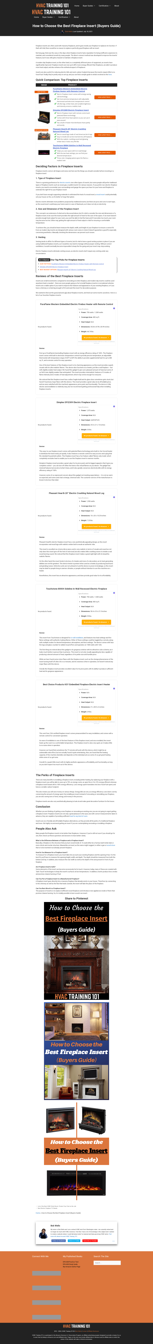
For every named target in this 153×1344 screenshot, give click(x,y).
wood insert (100, 194)
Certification (103, 6)
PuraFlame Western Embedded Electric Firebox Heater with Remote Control (70, 90)
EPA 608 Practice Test (70, 1262)
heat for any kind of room (78, 816)
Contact (84, 1331)
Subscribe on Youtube (90, 1241)
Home (76, 6)
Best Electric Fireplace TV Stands (47, 1208)
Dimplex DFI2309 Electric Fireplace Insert (71, 110)
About (116, 6)
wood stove (111, 845)
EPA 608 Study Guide (70, 1264)
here (110, 74)
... (113, 1240)
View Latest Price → (105, 97)
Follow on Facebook (58, 1241)
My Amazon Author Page (71, 1267)
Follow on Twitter (74, 1241)
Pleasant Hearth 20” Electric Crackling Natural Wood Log (76, 270)
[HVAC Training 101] (51, 12)
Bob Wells (78, 1331)
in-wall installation (77, 638)
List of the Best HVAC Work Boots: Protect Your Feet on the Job (57, 1206)
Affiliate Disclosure (93, 1331)
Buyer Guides (88, 6)
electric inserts (65, 182)
